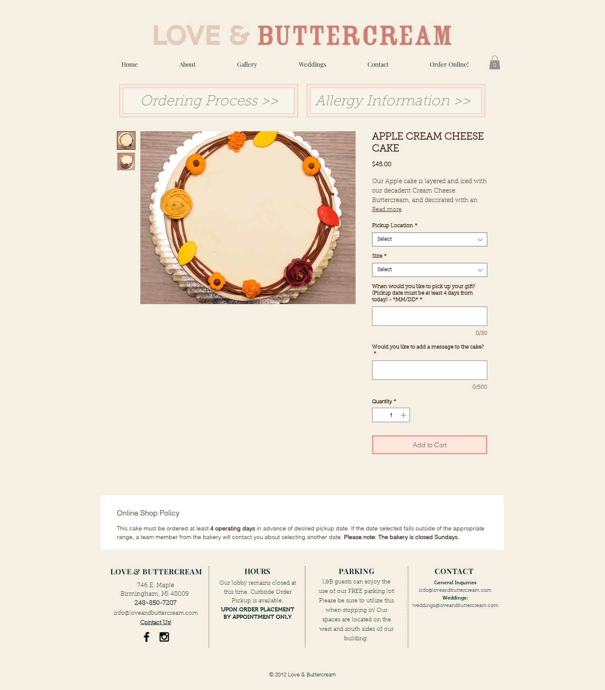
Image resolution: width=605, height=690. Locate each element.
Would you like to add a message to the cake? (428, 350)
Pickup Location (394, 225)
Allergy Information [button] (382, 102)
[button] (247, 64)
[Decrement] (378, 415)
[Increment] (404, 415)
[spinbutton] (391, 415)
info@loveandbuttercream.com (156, 613)
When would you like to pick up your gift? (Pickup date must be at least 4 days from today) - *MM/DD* (423, 293)
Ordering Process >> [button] (207, 102)
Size (379, 256)
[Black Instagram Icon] (164, 637)
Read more (387, 210)
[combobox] (429, 239)
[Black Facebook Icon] (146, 637)
